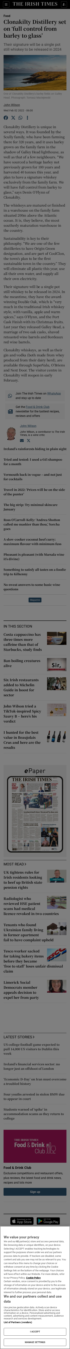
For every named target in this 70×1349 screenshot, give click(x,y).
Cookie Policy (33, 1277)
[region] (35, 1287)
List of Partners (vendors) (18, 1322)
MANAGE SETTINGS (35, 1342)
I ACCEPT (35, 1331)
